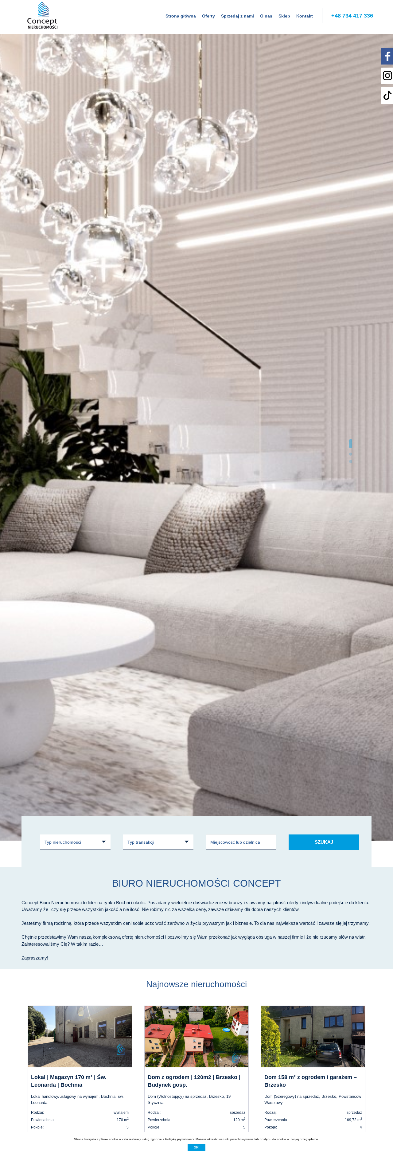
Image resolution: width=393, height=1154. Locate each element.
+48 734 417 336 (352, 16)
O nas (266, 16)
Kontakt (304, 16)
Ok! (196, 1147)
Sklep (284, 16)
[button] (351, 443)
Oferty (208, 16)
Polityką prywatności (179, 1139)
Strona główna (180, 16)
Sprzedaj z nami (237, 16)
